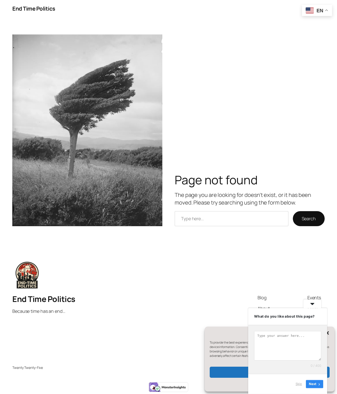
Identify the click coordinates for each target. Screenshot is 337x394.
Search (309, 218)
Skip (299, 384)
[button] (327, 333)
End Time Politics (33, 8)
